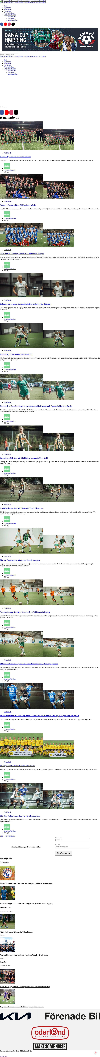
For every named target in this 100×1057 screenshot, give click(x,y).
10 (6, 836)
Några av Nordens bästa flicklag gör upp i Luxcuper (22, 1007)
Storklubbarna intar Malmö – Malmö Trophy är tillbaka (24, 955)
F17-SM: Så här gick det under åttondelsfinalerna (20, 816)
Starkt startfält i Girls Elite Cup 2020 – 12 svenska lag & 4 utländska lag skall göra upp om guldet (39, 716)
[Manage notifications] (95, 1052)
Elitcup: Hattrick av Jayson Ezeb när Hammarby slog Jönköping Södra (29, 664)
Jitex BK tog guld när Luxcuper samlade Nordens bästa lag (25, 987)
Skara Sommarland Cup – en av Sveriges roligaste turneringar (26, 883)
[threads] (13, 24)
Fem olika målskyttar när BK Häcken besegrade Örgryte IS (24, 458)
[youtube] (5, 24)
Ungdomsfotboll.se (10, 170)
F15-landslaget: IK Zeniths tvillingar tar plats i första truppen (26, 903)
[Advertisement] (50, 90)
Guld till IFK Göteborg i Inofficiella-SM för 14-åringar (22, 254)
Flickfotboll (7, 153)
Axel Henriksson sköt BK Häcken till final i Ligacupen (21, 508)
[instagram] (9, 24)
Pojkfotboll (7, 454)
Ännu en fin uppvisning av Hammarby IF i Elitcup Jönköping (25, 612)
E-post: (57, 845)
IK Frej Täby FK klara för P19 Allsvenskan (17, 766)
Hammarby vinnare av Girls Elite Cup (15, 157)
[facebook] (1, 24)
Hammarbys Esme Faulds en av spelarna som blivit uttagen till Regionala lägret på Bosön (36, 406)
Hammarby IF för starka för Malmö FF (16, 354)
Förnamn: (58, 838)
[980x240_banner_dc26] (50, 51)
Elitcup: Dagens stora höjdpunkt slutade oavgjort (20, 560)
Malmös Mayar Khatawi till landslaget (16, 932)
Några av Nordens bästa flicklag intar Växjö (18, 205)
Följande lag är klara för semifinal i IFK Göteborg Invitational (25, 304)
